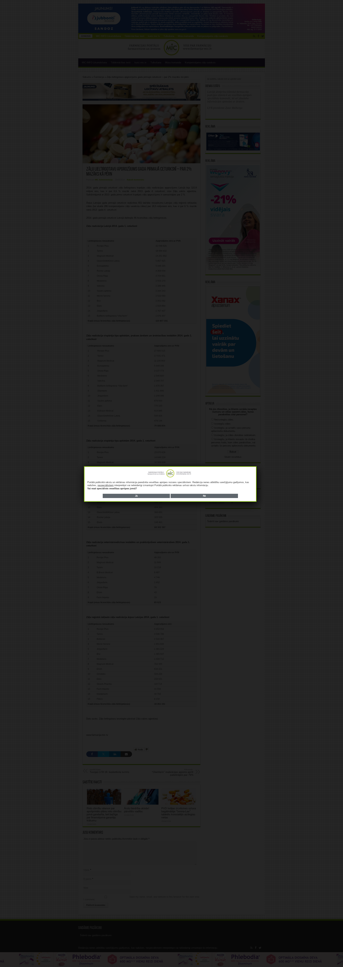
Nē (204, 495)
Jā (136, 495)
